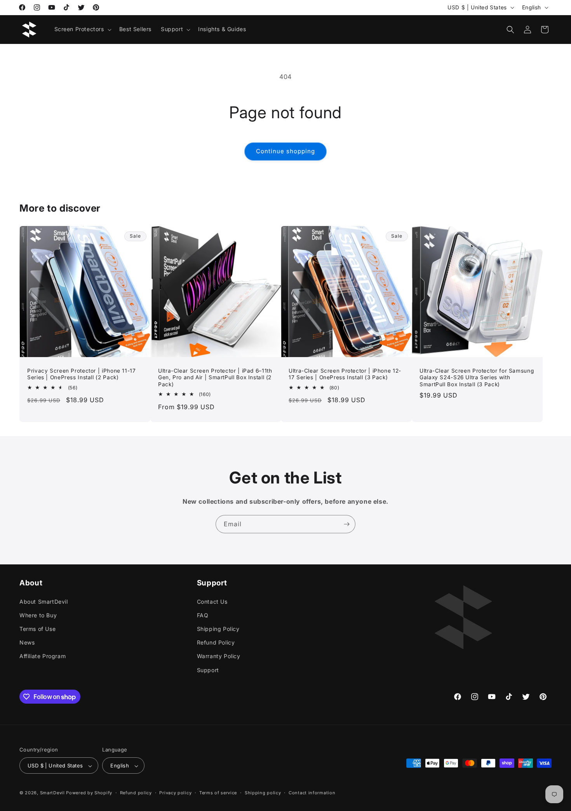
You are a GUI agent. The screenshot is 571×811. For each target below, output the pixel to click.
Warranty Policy (218, 656)
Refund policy (136, 793)
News (27, 642)
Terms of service (218, 793)
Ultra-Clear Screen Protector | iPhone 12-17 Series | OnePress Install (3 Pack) (345, 374)
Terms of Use (37, 628)
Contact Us (212, 601)
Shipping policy (263, 793)
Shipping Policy (218, 628)
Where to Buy (38, 614)
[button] (82, 29)
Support (208, 669)
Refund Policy (216, 642)
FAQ (203, 614)
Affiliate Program (42, 656)
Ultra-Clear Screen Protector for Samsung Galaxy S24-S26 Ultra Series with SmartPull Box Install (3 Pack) (477, 377)
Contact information (312, 793)
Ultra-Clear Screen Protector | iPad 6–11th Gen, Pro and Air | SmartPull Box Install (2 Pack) (215, 377)
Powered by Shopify (89, 793)
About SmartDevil (43, 601)
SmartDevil (52, 793)
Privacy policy (175, 793)
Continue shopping (285, 151)
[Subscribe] (346, 524)
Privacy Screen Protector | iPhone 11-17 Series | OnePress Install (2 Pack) (81, 374)
